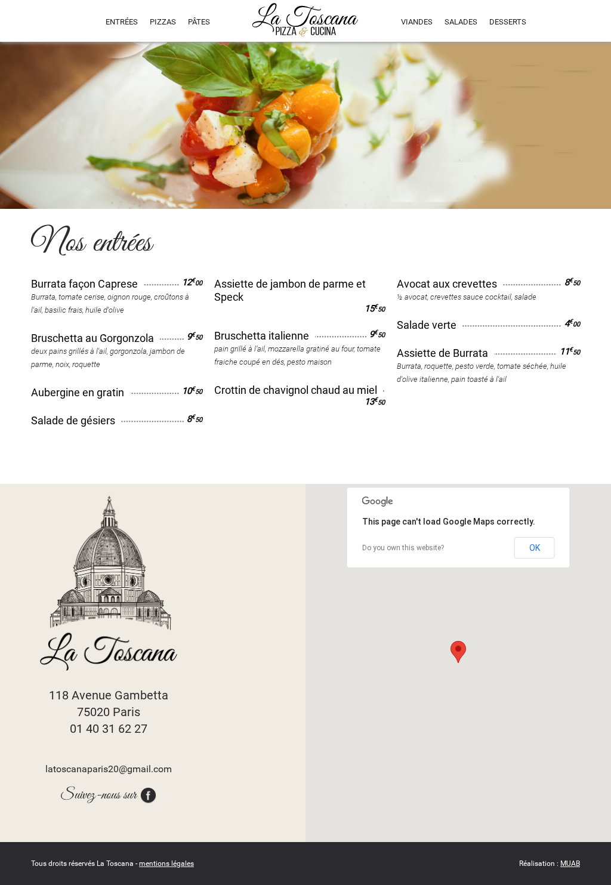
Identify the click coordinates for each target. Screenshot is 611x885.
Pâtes (199, 21)
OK (534, 548)
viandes (417, 21)
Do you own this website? (403, 548)
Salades (461, 21)
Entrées (122, 21)
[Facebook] (148, 795)
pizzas (163, 21)
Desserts (507, 21)
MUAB (570, 863)
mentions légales (166, 863)
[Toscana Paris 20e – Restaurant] (305, 20)
